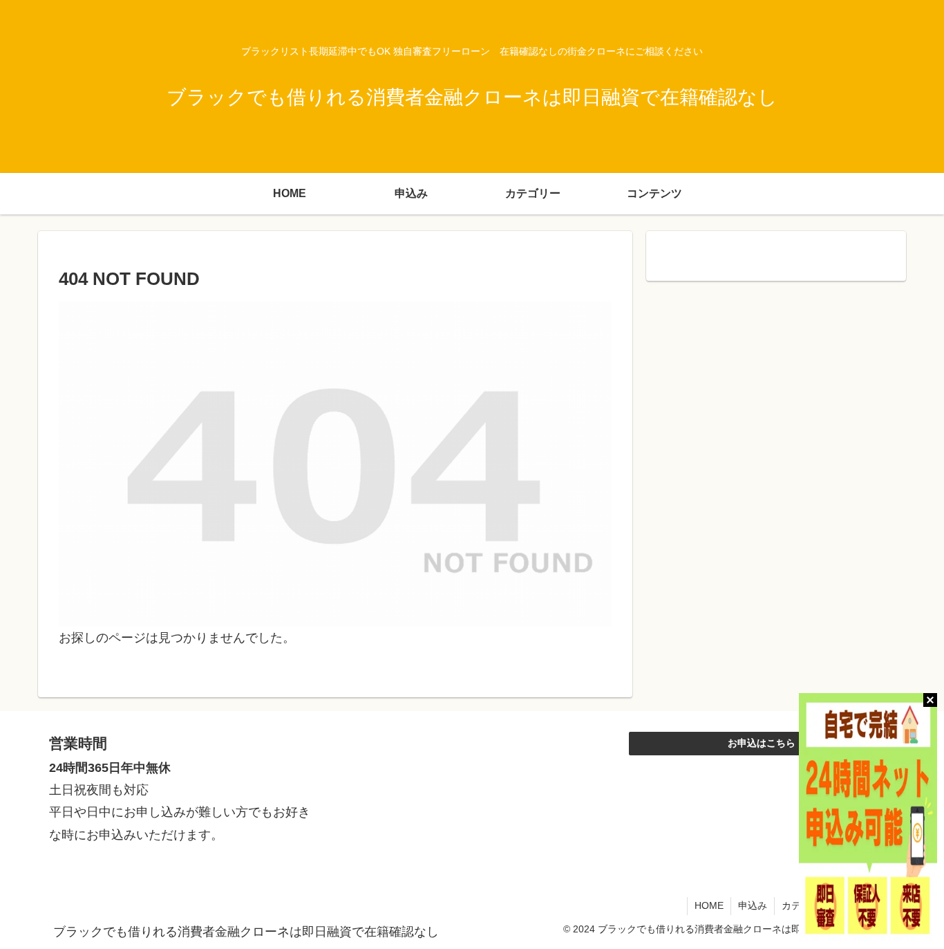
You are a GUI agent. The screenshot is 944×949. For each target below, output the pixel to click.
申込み (752, 905)
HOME (709, 905)
